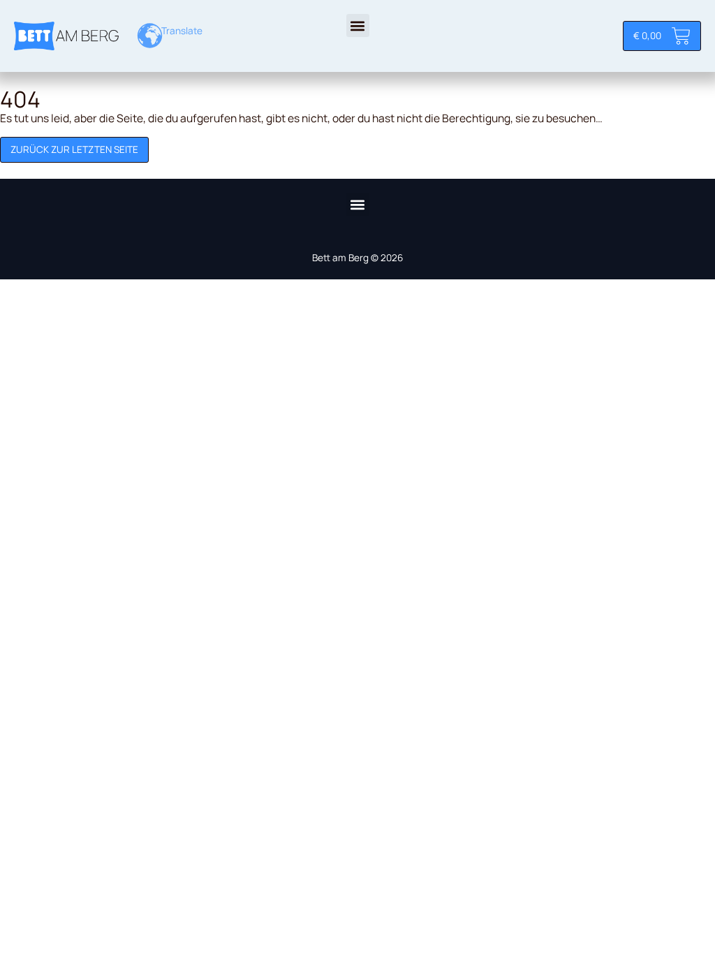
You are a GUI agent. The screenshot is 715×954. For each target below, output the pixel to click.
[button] (357, 25)
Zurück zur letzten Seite (74, 149)
